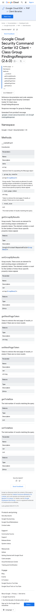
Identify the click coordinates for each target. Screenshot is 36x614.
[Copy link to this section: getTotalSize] (15, 399)
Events (4, 577)
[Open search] (22, 2)
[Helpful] (13, 29)
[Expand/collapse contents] (12, 66)
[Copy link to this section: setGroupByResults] (21, 257)
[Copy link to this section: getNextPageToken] (21, 316)
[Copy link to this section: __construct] (15, 143)
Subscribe (29, 604)
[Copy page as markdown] (21, 61)
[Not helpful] (16, 29)
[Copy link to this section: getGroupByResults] (22, 217)
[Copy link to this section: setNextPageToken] (21, 347)
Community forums (8, 534)
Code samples (6, 558)
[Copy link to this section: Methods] (14, 138)
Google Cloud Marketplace (10, 522)
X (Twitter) (5, 580)
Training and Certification (9, 565)
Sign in (31, 2)
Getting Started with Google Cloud (12, 555)
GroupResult (11, 178)
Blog (3, 573)
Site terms (22, 593)
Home (3, 23)
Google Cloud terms (9, 597)
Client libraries (15, 11)
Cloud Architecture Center (10, 562)
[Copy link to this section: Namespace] (17, 125)
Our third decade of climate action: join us (16, 600)
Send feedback (9, 34)
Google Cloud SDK (14, 8)
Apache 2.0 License (7, 498)
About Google (6, 593)
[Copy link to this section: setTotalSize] (15, 428)
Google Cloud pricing (8, 519)
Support (4, 537)
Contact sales (6, 525)
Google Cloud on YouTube (10, 583)
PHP (28, 8)
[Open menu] (3, 2)
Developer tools (23, 23)
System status (6, 543)
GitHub (4, 552)
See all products (7, 516)
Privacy (14, 593)
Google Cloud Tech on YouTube (11, 586)
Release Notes (6, 540)
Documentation (12, 23)
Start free (7, 16)
